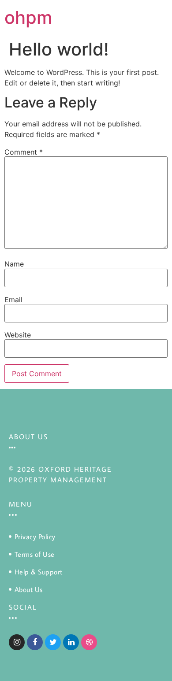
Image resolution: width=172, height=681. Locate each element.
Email (13, 299)
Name (14, 263)
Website (17, 334)
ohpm (28, 17)
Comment (23, 151)
